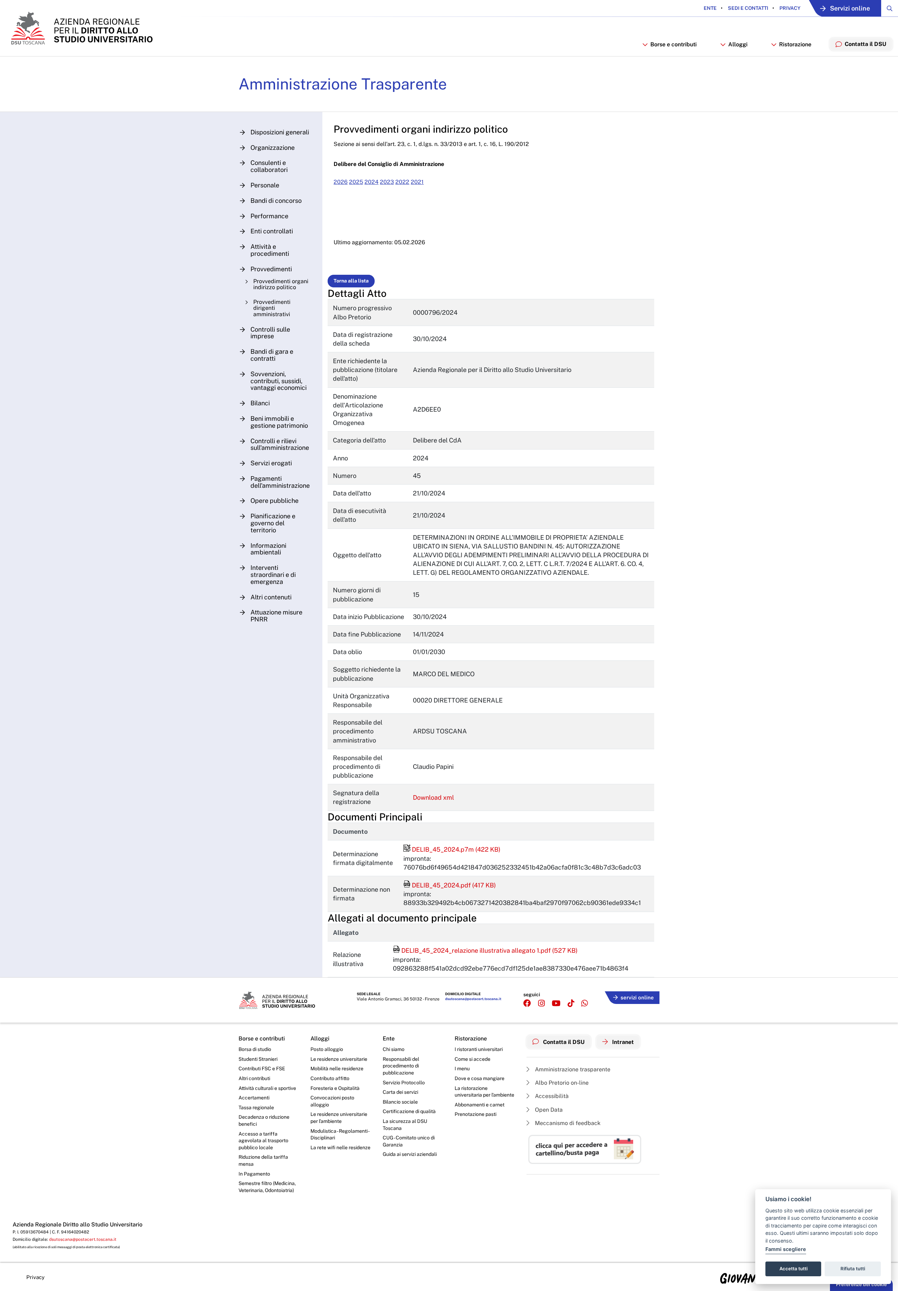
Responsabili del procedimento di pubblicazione (401, 1066)
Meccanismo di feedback (567, 1123)
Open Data (548, 1109)
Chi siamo (393, 1049)
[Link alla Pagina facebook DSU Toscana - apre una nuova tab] (527, 1003)
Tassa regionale (256, 1107)
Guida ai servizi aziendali (410, 1154)
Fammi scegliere (785, 1249)
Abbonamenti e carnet (479, 1104)
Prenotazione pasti (475, 1114)
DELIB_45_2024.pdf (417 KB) (449, 885)
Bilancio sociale (400, 1102)
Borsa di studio (255, 1049)
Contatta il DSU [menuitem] (865, 44)
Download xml (433, 797)
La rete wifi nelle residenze (340, 1147)
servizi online (637, 997)
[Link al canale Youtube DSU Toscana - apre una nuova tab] (556, 1003)
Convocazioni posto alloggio (332, 1101)
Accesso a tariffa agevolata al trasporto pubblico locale (263, 1140)
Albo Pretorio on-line (561, 1082)
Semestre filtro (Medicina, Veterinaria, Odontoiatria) (267, 1186)
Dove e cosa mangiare (479, 1078)
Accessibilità (551, 1096)
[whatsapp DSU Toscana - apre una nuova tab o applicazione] (584, 1003)
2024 (371, 182)
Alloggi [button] (738, 44)
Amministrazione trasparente (572, 1069)
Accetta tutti (793, 1268)
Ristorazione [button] (795, 44)
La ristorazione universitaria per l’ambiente (484, 1091)
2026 (341, 182)
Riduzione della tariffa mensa (263, 1160)
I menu (462, 1068)
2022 (402, 182)
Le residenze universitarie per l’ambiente (338, 1117)
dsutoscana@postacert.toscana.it (473, 999)
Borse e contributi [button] (673, 44)
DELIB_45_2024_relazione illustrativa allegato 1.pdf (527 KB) (485, 950)
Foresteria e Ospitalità (335, 1088)
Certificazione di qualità (409, 1111)
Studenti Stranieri (258, 1059)
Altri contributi (254, 1078)
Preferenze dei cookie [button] (861, 1284)
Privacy (789, 8)
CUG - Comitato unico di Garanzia (409, 1141)
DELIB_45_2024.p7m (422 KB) (452, 849)
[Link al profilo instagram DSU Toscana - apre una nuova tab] (541, 1003)
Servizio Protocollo (404, 1082)
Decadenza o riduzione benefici (264, 1120)
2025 (356, 182)
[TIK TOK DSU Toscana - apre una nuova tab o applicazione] (571, 1003)
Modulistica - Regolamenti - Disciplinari (339, 1134)
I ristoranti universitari (479, 1049)
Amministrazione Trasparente (343, 84)
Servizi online (850, 8)
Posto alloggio (326, 1049)
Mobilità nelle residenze (336, 1068)
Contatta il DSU (563, 1042)
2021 (417, 182)
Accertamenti (254, 1097)
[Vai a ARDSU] (81, 28)
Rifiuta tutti (852, 1268)
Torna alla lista (351, 281)
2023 (387, 182)
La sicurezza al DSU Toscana (405, 1124)
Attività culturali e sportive (267, 1088)
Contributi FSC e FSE (262, 1068)
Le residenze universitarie (338, 1059)
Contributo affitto (329, 1078)
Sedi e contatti (747, 8)
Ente (710, 8)
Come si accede (472, 1059)
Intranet (622, 1042)
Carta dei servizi (400, 1092)
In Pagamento (254, 1174)
